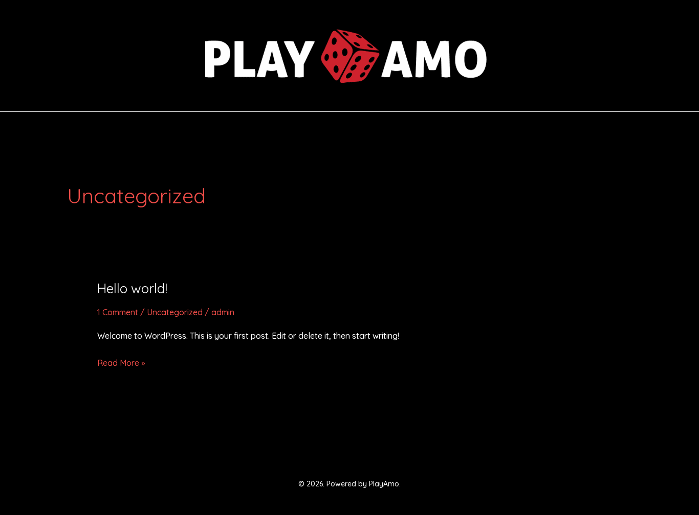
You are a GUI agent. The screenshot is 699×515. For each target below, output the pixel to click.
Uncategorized (175, 312)
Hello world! (132, 288)
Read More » (121, 362)
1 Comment (117, 312)
